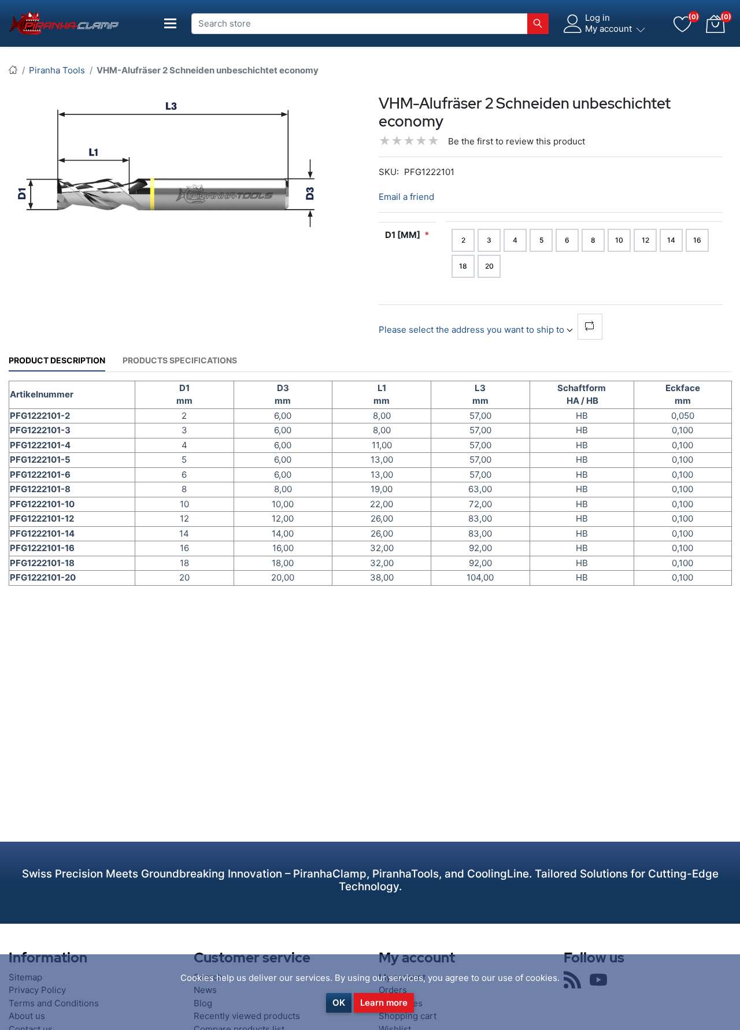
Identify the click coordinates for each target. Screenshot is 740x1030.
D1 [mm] (402, 234)
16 (697, 240)
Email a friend (406, 196)
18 (463, 266)
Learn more (384, 1002)
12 (645, 240)
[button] (715, 24)
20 (489, 266)
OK (338, 1002)
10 (619, 240)
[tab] (57, 360)
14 (671, 240)
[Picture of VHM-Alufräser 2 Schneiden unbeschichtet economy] (168, 162)
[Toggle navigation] (170, 23)
